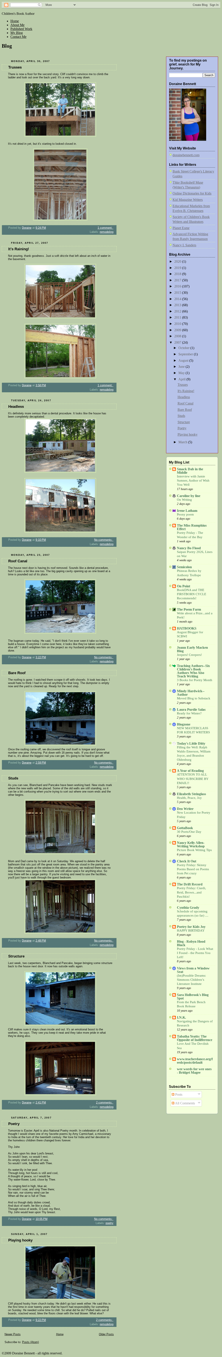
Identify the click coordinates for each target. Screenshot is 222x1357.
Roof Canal (17, 561)
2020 (178, 261)
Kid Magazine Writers (188, 200)
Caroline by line (188, 496)
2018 (178, 274)
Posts (178, 1094)
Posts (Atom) (30, 1342)
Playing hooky (20, 1240)
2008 (178, 336)
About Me (17, 25)
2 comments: (104, 1102)
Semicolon (184, 567)
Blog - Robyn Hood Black (191, 943)
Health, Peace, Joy (189, 797)
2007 (178, 342)
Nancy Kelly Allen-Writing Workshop (191, 844)
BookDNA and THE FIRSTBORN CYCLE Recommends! (191, 594)
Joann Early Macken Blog (192, 649)
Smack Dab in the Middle (190, 470)
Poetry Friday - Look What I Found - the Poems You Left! (195, 953)
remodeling (106, 231)
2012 (178, 311)
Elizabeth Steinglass (191, 794)
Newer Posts (13, 1334)
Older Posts (106, 1334)
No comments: (103, 539)
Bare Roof (17, 673)
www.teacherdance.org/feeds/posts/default (195, 1060)
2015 (178, 292)
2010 (178, 324)
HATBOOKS (186, 628)
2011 (178, 317)
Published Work (21, 29)
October (184, 348)
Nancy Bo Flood (189, 548)
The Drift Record (189, 884)
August (183, 360)
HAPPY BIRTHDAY (191, 930)
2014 (178, 299)
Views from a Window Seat (193, 970)
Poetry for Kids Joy (191, 927)
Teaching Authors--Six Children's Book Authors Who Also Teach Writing (193, 671)
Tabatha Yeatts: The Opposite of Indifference (194, 1038)
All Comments (184, 1103)
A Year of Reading (190, 771)
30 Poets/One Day (189, 831)
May (182, 373)
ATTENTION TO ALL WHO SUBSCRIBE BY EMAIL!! (192, 778)
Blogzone (183, 724)
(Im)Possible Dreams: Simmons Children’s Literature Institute (191, 980)
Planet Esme (181, 228)
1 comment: (105, 227)
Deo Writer (185, 809)
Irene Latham (187, 510)
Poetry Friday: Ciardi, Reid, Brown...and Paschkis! (191, 892)
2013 (178, 305)
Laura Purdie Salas (191, 709)
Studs (13, 778)
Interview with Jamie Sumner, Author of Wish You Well (193, 480)
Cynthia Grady (188, 907)
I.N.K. (181, 1017)
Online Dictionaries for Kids (192, 193)
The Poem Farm (189, 609)
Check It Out (186, 861)
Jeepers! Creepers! (189, 655)
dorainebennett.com (186, 155)
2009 (178, 330)
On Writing (184, 499)
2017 (178, 280)
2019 (178, 268)
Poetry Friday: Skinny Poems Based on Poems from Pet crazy (193, 869)
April (182, 379)
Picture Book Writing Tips (194, 850)
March (183, 442)
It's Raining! (18, 249)
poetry (109, 1223)
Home (14, 21)
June (182, 366)
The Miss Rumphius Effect (192, 527)
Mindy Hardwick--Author (190, 692)
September (186, 354)
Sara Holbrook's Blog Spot (193, 996)
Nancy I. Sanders (184, 245)
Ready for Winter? (189, 713)
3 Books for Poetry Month (194, 680)
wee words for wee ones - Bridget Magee (194, 1070)
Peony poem (185, 514)
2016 (178, 286)
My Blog (16, 33)
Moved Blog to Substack (193, 698)
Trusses (15, 67)
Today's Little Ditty (191, 743)
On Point (183, 586)
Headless (16, 406)
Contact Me (18, 37)
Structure (16, 956)
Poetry (14, 1124)
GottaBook (185, 828)
